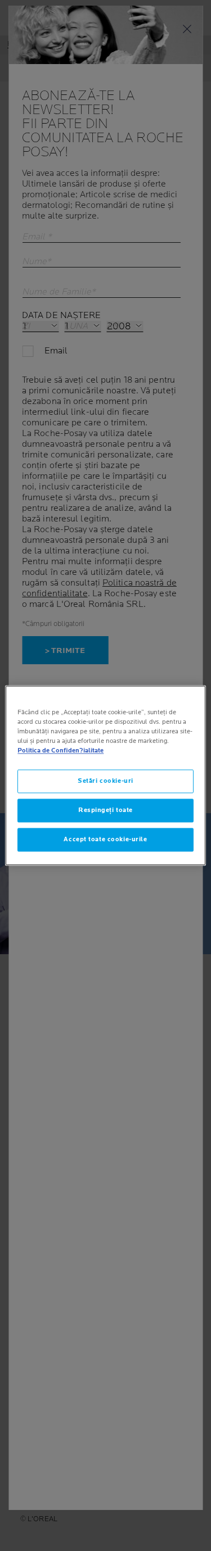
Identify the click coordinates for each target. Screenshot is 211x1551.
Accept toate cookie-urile (105, 839)
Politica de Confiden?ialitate (60, 751)
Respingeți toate (105, 810)
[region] (105, 775)
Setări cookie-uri (105, 781)
